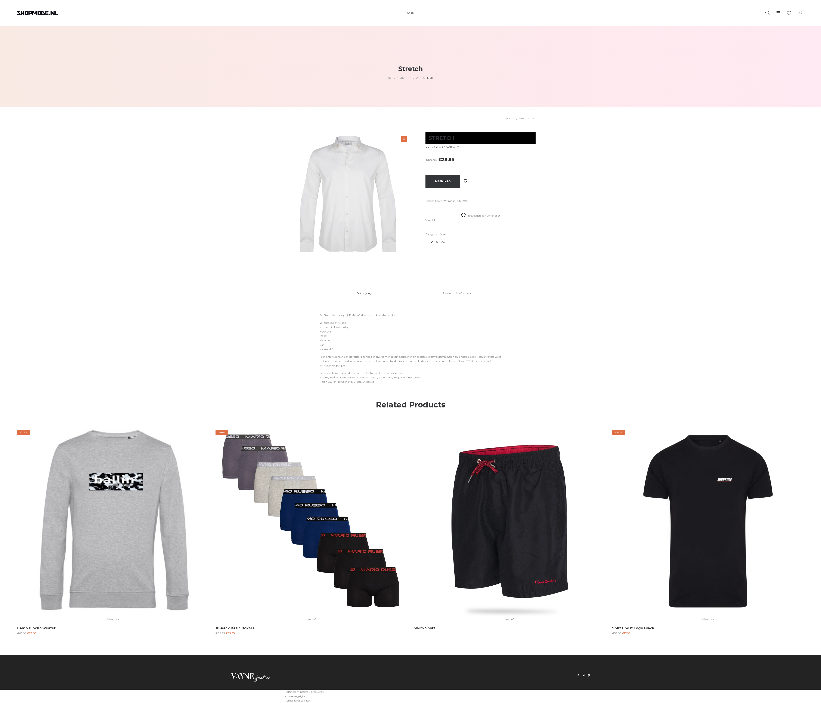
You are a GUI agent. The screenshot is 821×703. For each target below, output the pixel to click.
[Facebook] (578, 675)
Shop (403, 77)
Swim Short (424, 628)
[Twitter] (583, 675)
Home (391, 77)
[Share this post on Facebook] (426, 242)
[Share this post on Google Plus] (443, 242)
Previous (509, 118)
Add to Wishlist (465, 181)
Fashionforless (357, 315)
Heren (415, 77)
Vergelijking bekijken (298, 700)
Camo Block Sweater (36, 628)
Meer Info (443, 181)
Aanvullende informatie (457, 293)
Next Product (527, 118)
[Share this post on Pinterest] (437, 242)
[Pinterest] (589, 675)
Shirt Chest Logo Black (633, 628)
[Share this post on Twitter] (431, 242)
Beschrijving (364, 293)
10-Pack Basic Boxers (235, 628)
